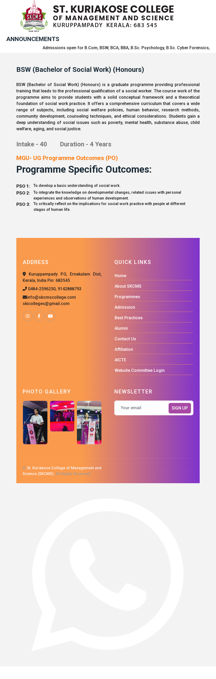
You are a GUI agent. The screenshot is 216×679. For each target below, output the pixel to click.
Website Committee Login (140, 370)
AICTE (120, 359)
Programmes (127, 296)
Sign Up (180, 408)
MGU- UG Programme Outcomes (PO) (67, 158)
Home (120, 275)
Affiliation (124, 349)
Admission (125, 307)
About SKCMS (128, 286)
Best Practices (129, 317)
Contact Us (125, 338)
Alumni (121, 328)
